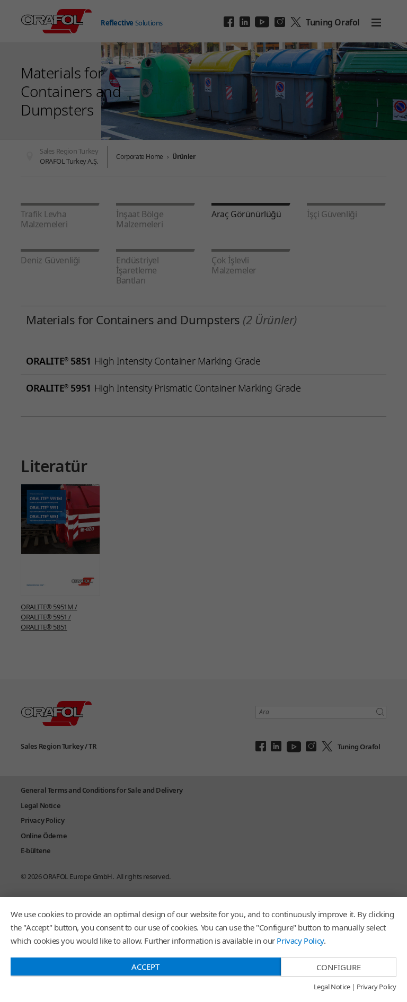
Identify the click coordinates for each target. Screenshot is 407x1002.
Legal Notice (332, 987)
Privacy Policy (300, 940)
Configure (338, 967)
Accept (145, 966)
